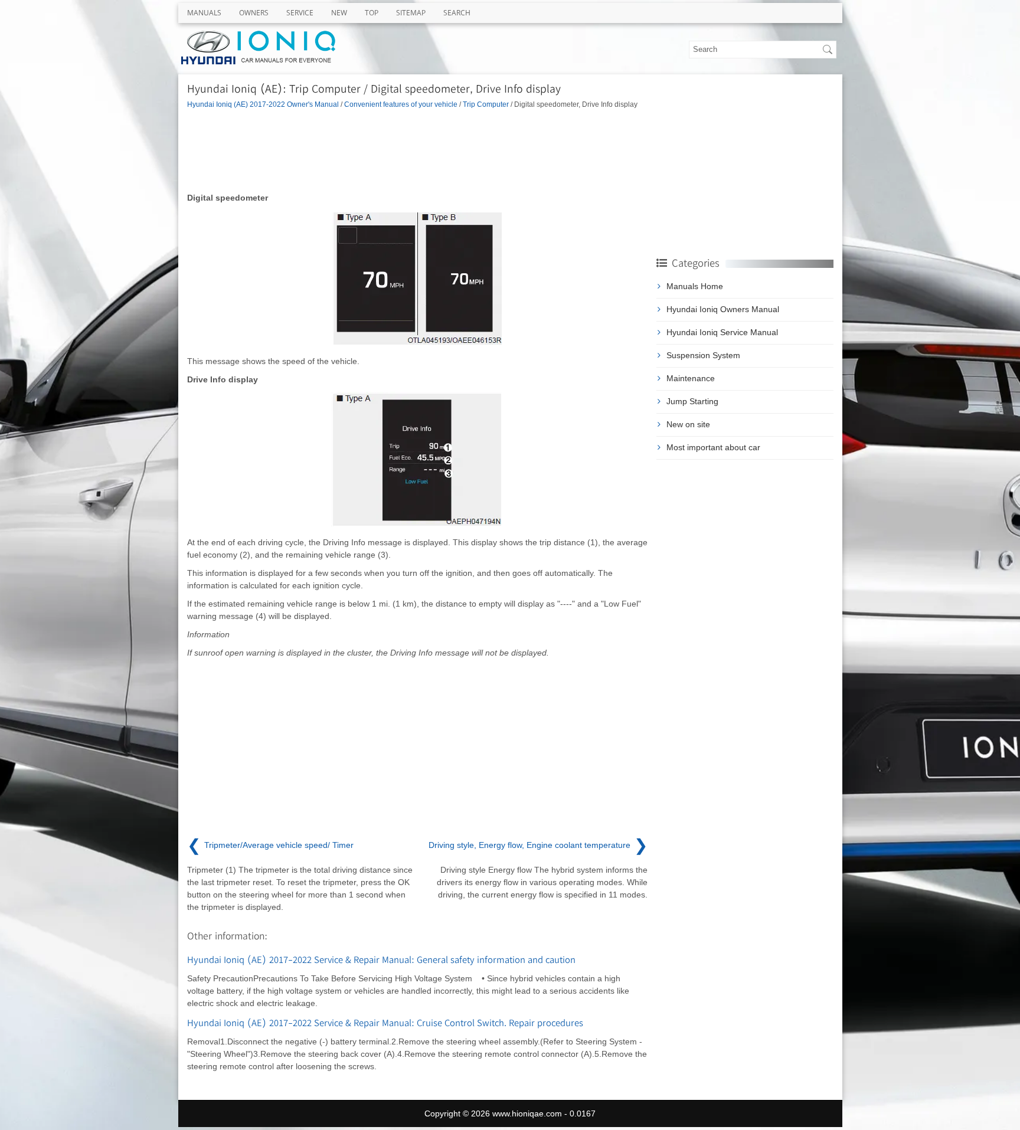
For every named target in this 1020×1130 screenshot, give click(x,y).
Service (299, 13)
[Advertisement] (417, 150)
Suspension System (703, 355)
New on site (688, 424)
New (339, 13)
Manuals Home (694, 286)
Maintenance (690, 378)
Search (456, 13)
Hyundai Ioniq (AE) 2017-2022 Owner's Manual (263, 104)
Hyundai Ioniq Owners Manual (722, 309)
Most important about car (713, 447)
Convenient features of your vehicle (400, 104)
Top (371, 13)
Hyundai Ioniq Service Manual (722, 332)
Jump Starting (692, 401)
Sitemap (411, 13)
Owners (254, 13)
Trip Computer (486, 104)
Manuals (204, 13)
